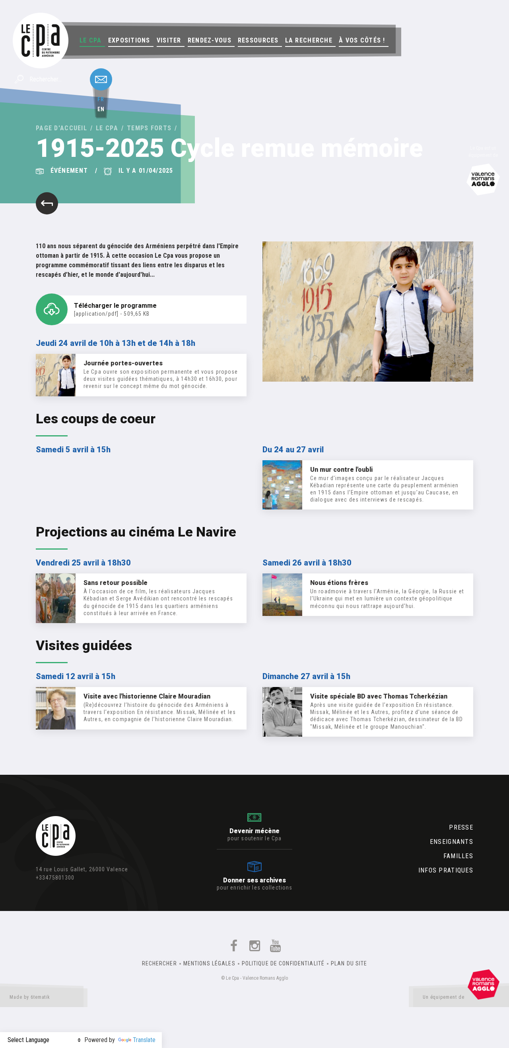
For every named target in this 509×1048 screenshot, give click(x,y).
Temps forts (149, 128)
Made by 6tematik (30, 997)
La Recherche (308, 40)
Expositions (129, 40)
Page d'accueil (61, 128)
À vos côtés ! (362, 40)
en (101, 109)
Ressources (258, 40)
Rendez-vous (209, 40)
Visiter (169, 40)
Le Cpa (91, 40)
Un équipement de (443, 997)
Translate (144, 1040)
